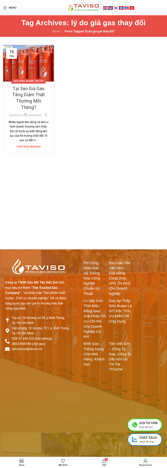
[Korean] (116, 7)
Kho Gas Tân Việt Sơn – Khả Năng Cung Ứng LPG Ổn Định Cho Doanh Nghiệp (120, 278)
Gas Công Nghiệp (23, 81)
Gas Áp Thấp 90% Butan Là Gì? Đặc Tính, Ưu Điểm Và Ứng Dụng (120, 311)
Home (56, 31)
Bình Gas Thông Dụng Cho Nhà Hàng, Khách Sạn (94, 354)
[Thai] (126, 7)
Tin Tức (39, 81)
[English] (105, 7)
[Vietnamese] (132, 7)
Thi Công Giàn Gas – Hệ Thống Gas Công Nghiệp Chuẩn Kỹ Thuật (93, 278)
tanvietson (35, 115)
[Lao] (121, 7)
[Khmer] (110, 7)
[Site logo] (83, 7)
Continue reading (28, 146)
